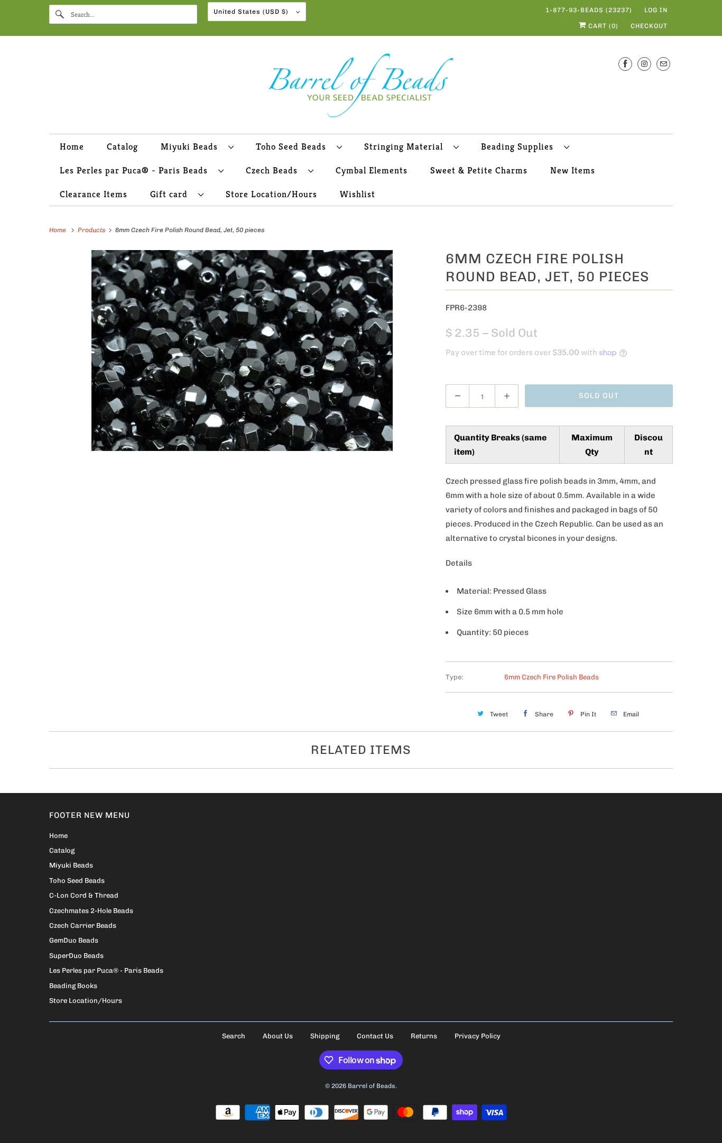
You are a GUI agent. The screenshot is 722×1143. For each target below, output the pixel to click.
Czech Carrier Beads (82, 925)
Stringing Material (406, 146)
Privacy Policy (478, 1036)
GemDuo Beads (73, 940)
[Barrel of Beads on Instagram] (644, 64)
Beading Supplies (520, 146)
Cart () (602, 26)
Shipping (324, 1036)
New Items (572, 170)
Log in (656, 10)
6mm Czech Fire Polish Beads (551, 677)
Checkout (649, 26)
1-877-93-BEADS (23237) (588, 10)
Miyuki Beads (192, 146)
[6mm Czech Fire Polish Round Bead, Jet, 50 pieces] (242, 350)
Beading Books (73, 986)
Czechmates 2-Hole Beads (91, 911)
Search (233, 1036)
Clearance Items (93, 194)
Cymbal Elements (372, 170)
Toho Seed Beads (293, 146)
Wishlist (357, 194)
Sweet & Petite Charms (478, 170)
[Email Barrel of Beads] (663, 64)
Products (92, 230)
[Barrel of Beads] (361, 87)
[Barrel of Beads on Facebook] (625, 64)
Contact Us (375, 1036)
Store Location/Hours (271, 194)
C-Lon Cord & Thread (83, 895)
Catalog (122, 146)
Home (72, 146)
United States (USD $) (252, 11)
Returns (424, 1036)
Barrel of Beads (371, 1086)
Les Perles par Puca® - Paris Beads (136, 170)
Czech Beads (274, 170)
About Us (278, 1036)
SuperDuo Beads (76, 956)
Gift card (171, 194)
